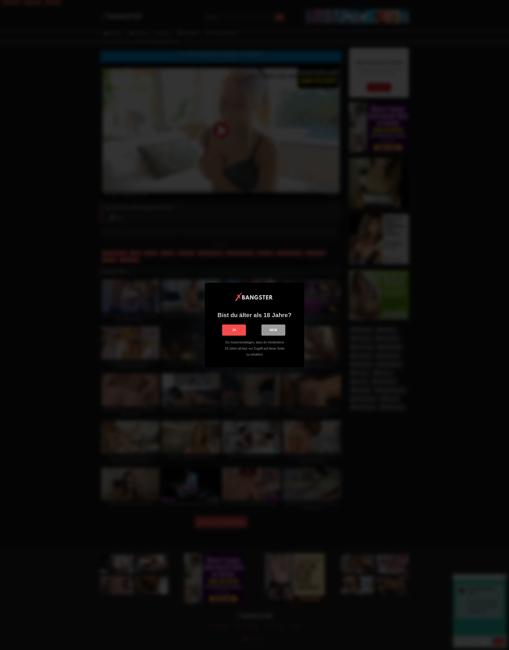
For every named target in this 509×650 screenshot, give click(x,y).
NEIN (273, 330)
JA (234, 330)
